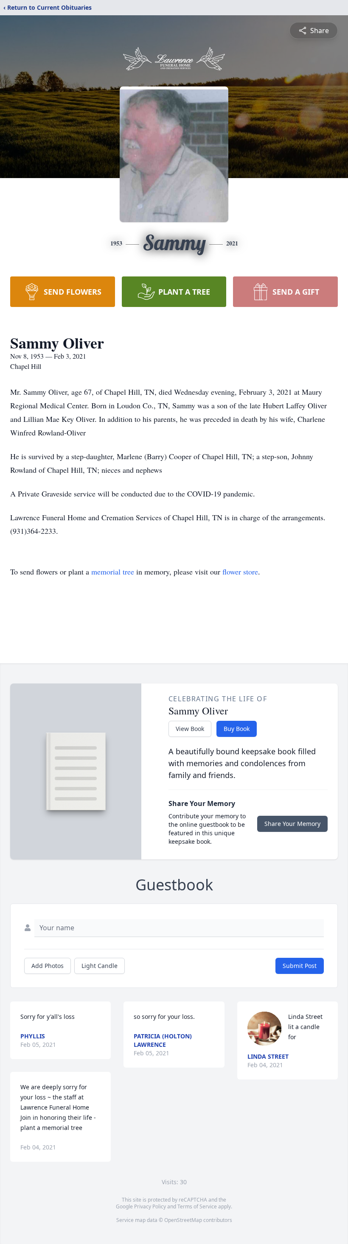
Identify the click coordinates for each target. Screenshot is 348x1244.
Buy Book (237, 729)
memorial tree (112, 571)
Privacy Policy (150, 1206)
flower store (240, 571)
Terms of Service (197, 1206)
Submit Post (300, 966)
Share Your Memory (292, 824)
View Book (190, 729)
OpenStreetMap (183, 1220)
